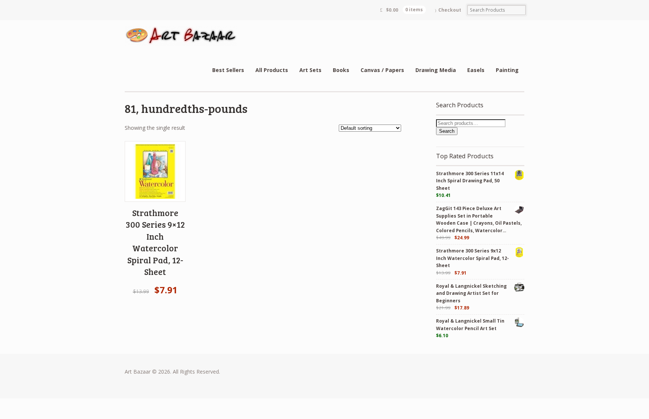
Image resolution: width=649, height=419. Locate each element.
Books (341, 70)
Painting (507, 70)
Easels (475, 70)
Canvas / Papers (382, 70)
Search (446, 131)
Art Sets (310, 70)
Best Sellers (228, 70)
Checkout (449, 10)
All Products (271, 70)
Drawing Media (435, 70)
